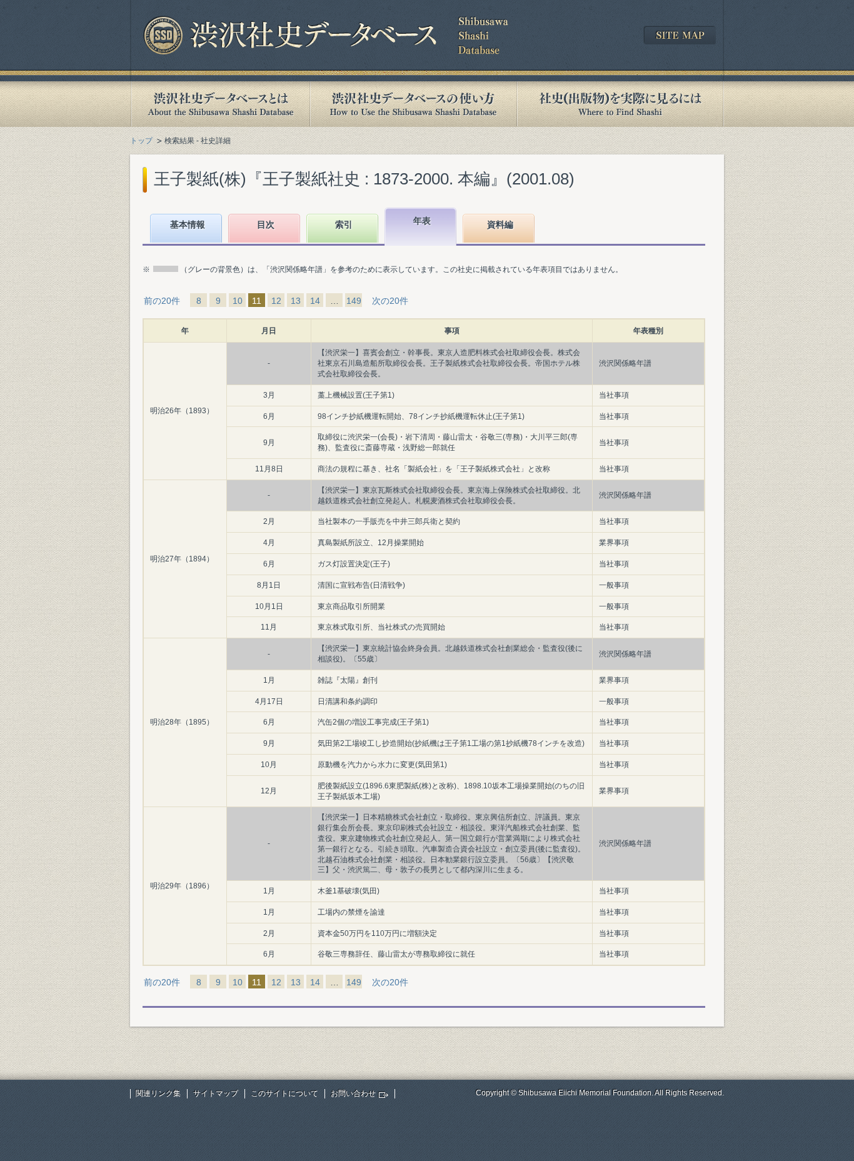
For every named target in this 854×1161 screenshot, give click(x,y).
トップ (141, 140)
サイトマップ (215, 1093)
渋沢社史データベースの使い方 (413, 104)
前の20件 (162, 301)
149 (353, 301)
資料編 (500, 224)
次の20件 (390, 301)
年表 (422, 221)
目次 (265, 224)
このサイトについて (284, 1093)
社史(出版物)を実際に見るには (620, 104)
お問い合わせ (353, 1093)
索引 (344, 224)
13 (296, 301)
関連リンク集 (158, 1093)
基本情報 (187, 224)
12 (276, 301)
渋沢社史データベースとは (219, 104)
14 (315, 301)
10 (238, 301)
